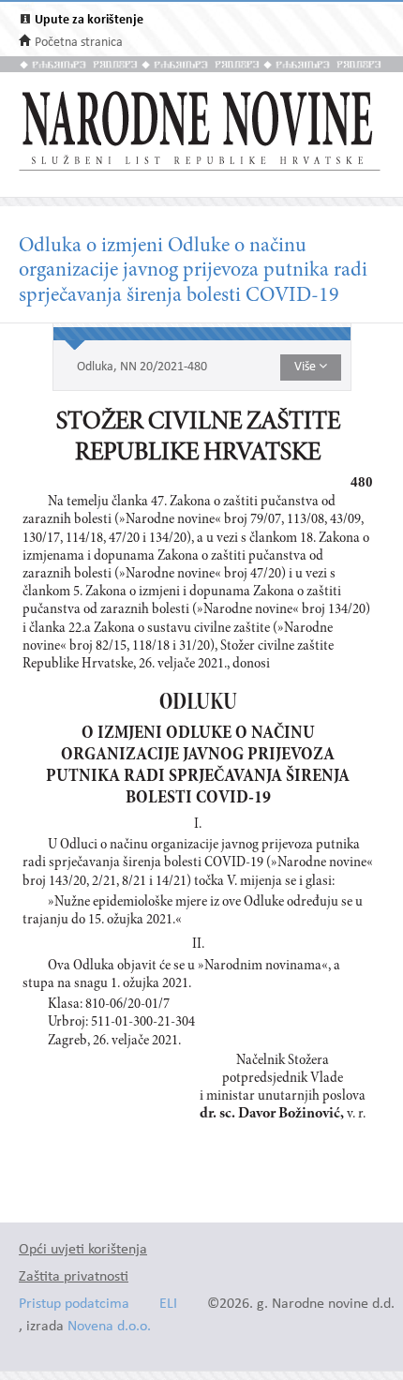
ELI (168, 1304)
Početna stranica (79, 43)
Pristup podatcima (74, 1304)
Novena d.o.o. (109, 1327)
